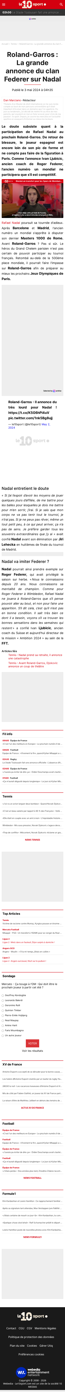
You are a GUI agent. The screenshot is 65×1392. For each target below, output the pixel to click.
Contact (11, 1328)
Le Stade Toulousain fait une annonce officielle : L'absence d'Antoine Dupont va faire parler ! (33, 10)
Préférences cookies (31, 1354)
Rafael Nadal (11, 222)
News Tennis (32, 839)
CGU (21, 1328)
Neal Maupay (11, 1020)
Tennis (14, 43)
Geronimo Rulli (12, 1005)
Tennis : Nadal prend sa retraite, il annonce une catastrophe (35, 656)
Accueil (5, 43)
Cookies (32, 1346)
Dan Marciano (12, 100)
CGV (29, 1328)
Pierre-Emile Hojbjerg (16, 1015)
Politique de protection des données (31, 1337)
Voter (32, 1043)
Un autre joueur (13, 1035)
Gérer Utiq (46, 1346)
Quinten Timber (13, 1010)
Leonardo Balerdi (13, 1000)
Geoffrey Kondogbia (15, 995)
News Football (33, 1177)
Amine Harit (11, 1025)
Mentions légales (45, 1328)
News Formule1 (32, 1237)
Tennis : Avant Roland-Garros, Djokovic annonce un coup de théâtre (33, 664)
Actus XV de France (32, 1107)
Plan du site (17, 1346)
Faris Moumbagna (14, 1030)
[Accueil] (32, 4)
